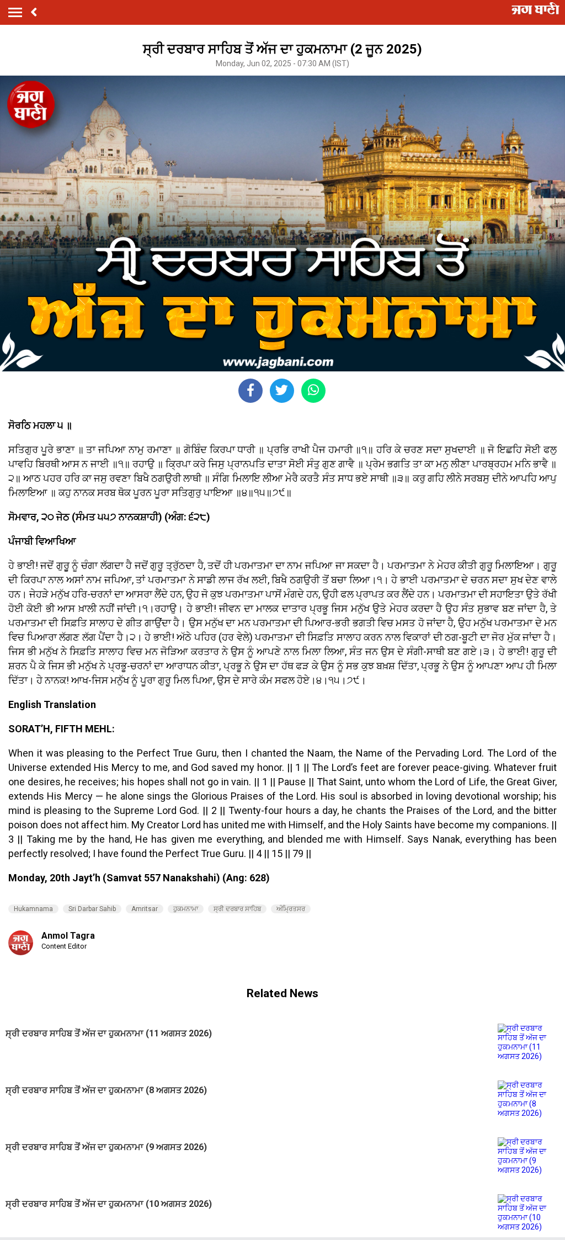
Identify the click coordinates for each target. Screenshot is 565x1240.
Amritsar (144, 909)
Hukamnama (33, 909)
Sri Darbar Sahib (92, 909)
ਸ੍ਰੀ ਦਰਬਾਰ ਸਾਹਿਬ (237, 909)
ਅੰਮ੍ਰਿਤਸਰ (290, 909)
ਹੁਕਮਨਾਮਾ (185, 909)
